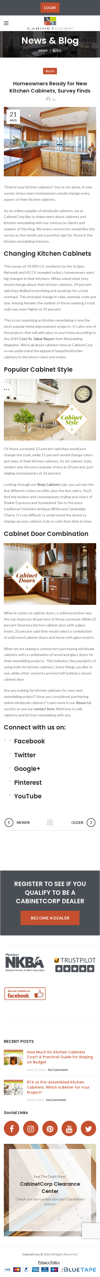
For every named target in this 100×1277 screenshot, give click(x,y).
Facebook (29, 741)
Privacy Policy (49, 1262)
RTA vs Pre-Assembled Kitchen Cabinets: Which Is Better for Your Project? (58, 1087)
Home (43, 50)
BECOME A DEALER (50, 917)
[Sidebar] (6, 389)
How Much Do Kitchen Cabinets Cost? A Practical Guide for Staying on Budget (60, 1057)
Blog (57, 50)
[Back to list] (50, 822)
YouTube (28, 796)
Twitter (25, 755)
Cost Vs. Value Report (37, 338)
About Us (83, 702)
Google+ (27, 768)
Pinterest (28, 782)
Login (50, 7)
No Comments (58, 1070)
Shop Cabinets (49, 484)
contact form (44, 709)
